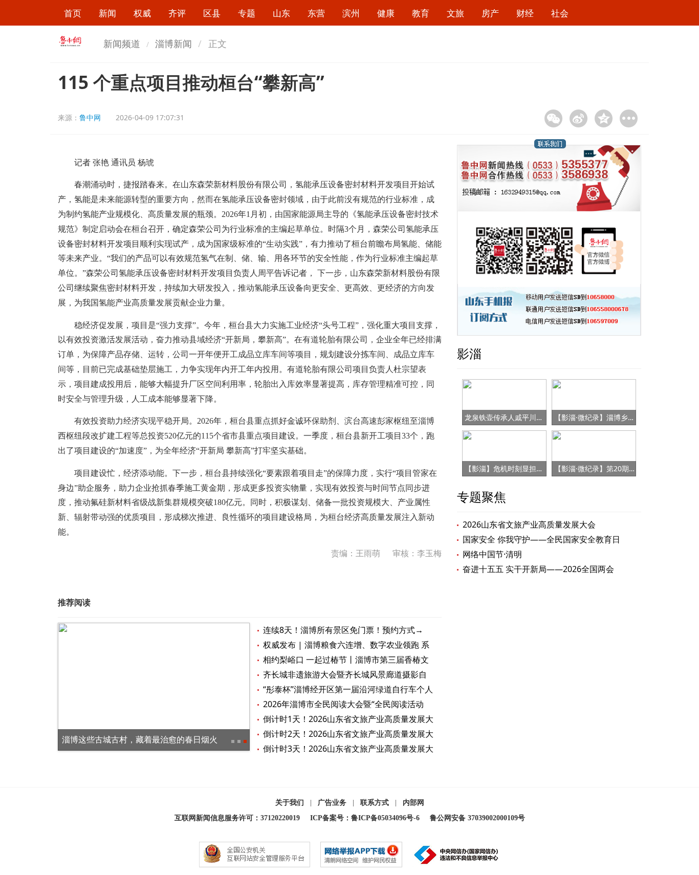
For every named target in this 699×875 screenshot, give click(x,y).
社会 (560, 13)
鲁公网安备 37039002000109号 (477, 818)
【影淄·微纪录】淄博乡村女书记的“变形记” (622, 417)
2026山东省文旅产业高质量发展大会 (529, 524)
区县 (212, 13)
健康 (386, 13)
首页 (72, 13)
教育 (420, 13)
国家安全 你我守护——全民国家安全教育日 (541, 539)
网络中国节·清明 (492, 554)
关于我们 (289, 802)
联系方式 (374, 802)
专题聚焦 (481, 496)
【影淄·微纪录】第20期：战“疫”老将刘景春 (622, 468)
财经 (525, 13)
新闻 (107, 13)
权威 (142, 13)
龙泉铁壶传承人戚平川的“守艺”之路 (521, 417)
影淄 (469, 353)
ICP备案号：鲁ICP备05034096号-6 (365, 818)
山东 (281, 13)
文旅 (455, 13)
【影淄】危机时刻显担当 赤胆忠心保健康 (530, 468)
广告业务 (332, 802)
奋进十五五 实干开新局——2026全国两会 (538, 569)
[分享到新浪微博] (578, 118)
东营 (316, 13)
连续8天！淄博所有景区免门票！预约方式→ (343, 630)
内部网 (413, 802)
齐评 (177, 13)
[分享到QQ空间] (604, 118)
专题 (246, 13)
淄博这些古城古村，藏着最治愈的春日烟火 (139, 739)
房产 (490, 13)
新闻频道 (121, 43)
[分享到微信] (553, 118)
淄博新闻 (173, 43)
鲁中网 (90, 117)
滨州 (351, 13)
